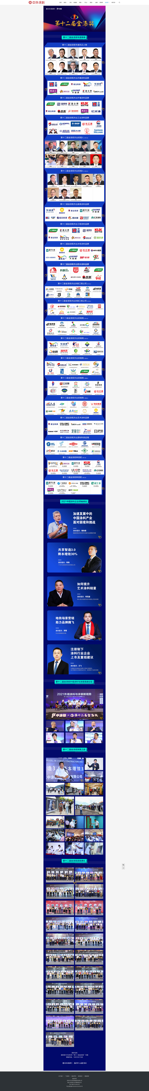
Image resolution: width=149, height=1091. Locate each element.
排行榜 (113, 2)
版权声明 (74, 1076)
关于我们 (61, 1076)
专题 (80, 2)
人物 (70, 2)
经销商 (75, 2)
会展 (96, 2)
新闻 (65, 2)
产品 (85, 2)
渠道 (91, 2)
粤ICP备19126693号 (74, 1084)
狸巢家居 (87, 1076)
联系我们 (80, 1076)
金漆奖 (106, 2)
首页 (60, 2)
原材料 (101, 2)
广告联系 (67, 1076)
